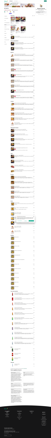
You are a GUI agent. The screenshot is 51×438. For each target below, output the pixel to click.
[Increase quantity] (14, 20)
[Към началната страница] (6, 1)
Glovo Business (7, 416)
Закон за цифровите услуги (43, 423)
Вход (19, 419)
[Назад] (32, 15)
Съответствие (44, 420)
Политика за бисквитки (44, 419)
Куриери (7, 415)
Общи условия (44, 416)
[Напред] (34, 15)
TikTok (31, 413)
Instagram (31, 412)
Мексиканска (25, 368)
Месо (23, 368)
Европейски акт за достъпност (44, 425)
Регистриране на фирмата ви (7, 414)
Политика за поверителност (44, 417)
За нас (19, 412)
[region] (23, 20)
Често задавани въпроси (19, 413)
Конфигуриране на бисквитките (44, 421)
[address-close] (19, 3)
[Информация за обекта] (33, 5)
